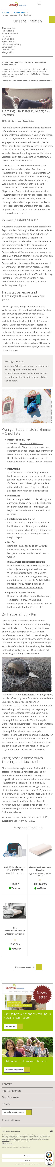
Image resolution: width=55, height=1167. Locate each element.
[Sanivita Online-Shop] (15, 5)
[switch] (49, 1163)
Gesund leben (17, 121)
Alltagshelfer (7, 52)
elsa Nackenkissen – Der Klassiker (40, 868)
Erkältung (36, 742)
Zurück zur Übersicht (24, 967)
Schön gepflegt (8, 47)
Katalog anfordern (14, 1069)
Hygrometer (28, 694)
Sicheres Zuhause (10, 33)
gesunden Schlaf (21, 529)
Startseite (6, 12)
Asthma (38, 768)
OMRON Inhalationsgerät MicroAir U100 (14, 868)
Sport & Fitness (8, 41)
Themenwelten (19, 12)
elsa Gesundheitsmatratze (15, 929)
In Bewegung (8, 30)
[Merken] (14, 891)
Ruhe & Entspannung (11, 44)
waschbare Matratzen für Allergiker (25, 587)
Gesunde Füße (8, 49)
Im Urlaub (6, 36)
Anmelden (10, 1026)
